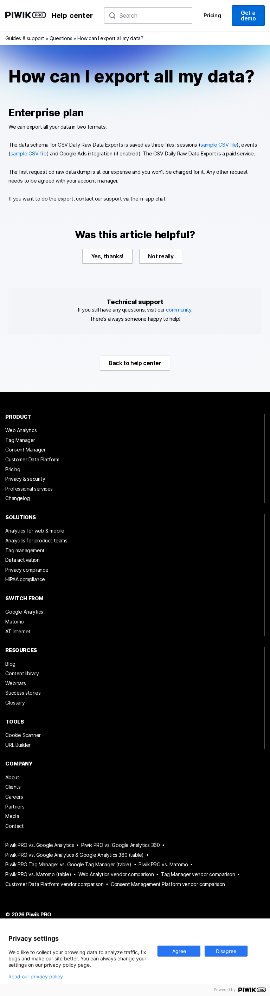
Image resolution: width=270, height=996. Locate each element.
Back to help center (135, 363)
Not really (160, 256)
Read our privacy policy (35, 976)
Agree (179, 951)
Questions (61, 38)
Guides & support (24, 38)
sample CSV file (218, 145)
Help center (72, 15)
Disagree (226, 951)
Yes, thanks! (107, 256)
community (178, 310)
